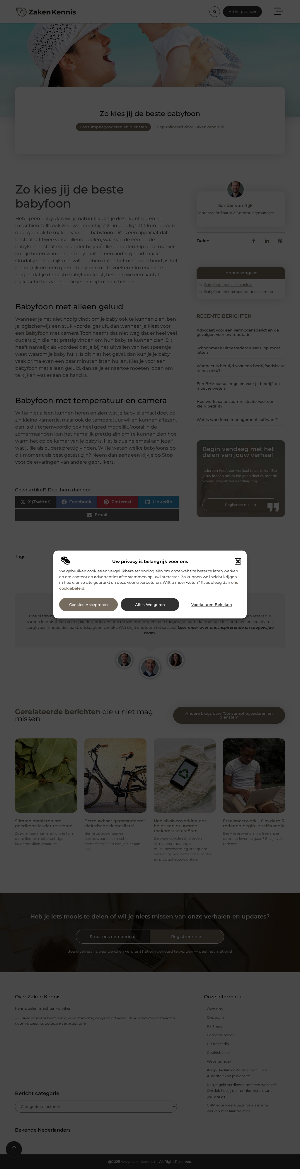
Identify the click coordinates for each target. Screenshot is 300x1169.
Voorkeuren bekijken (211, 604)
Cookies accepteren (88, 604)
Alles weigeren (150, 604)
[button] (238, 561)
